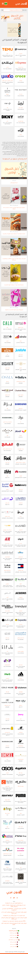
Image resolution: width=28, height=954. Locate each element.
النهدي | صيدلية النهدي (7, 853)
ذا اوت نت (20, 94)
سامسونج (21, 408)
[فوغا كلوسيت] (21, 116)
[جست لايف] (21, 350)
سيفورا (7, 94)
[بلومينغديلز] (7, 876)
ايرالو (21, 341)
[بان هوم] (21, 701)
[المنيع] (7, 485)
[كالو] (7, 323)
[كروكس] (21, 76)
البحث (25, 10)
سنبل (21, 516)
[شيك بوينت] (7, 782)
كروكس (20, 80)
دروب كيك (20, 772)
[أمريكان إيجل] (7, 552)
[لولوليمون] (21, 687)
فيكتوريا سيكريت (21, 651)
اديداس (20, 678)
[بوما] (21, 795)
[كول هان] (7, 687)
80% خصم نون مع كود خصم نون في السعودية (14, 921)
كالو (7, 327)
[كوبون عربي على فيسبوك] (11, 898)
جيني (21, 718)
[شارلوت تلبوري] (21, 390)
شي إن (20, 543)
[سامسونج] (21, 404)
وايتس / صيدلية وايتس (20, 381)
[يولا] (7, 404)
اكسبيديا (20, 624)
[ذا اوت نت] (21, 89)
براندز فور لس (7, 732)
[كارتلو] (21, 579)
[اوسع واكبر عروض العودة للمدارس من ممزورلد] (14, 297)
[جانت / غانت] (21, 822)
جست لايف (21, 354)
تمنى (21, 867)
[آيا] (21, 417)
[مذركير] (7, 863)
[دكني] (7, 116)
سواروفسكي (20, 745)
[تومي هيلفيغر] (21, 566)
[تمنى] (21, 863)
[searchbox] (12, 10)
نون (7, 107)
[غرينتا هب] (7, 836)
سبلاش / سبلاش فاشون (20, 462)
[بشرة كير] (7, 741)
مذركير (7, 867)
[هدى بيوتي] (21, 485)
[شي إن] (21, 539)
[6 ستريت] (21, 525)
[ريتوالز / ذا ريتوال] (21, 876)
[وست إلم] (7, 633)
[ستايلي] (21, 130)
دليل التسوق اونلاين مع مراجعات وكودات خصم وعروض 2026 (14, 906)
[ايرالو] (21, 336)
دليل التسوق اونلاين (14, 182)
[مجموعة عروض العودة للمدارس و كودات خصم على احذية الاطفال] (14, 195)
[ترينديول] (21, 606)
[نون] (7, 103)
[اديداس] (21, 674)
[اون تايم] (7, 620)
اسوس (7, 772)
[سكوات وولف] (7, 795)
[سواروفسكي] (21, 741)
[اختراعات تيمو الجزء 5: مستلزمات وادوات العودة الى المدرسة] (14, 221)
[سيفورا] (7, 89)
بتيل (7, 435)
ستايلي (20, 134)
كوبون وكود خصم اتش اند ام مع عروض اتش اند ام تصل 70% (14, 913)
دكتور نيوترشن (7, 664)
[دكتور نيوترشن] (7, 660)
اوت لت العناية (20, 327)
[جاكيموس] (21, 593)
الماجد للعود (7, 368)
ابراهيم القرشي (20, 759)
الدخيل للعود (7, 395)
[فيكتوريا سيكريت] (21, 647)
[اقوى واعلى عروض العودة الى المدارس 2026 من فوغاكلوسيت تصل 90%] (14, 246)
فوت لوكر (20, 664)
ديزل (7, 759)
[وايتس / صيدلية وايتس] (21, 377)
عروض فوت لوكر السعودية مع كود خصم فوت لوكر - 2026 (14, 924)
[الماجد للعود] (7, 363)
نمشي (7, 67)
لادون (7, 341)
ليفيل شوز (21, 107)
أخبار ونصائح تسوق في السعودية (15, 159)
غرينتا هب (7, 840)
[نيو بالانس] (21, 728)
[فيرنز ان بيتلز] (7, 809)
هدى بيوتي (21, 489)
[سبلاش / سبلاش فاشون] (21, 458)
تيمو (7, 53)
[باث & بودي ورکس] (21, 633)
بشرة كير (7, 745)
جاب (7, 651)
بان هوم (20, 705)
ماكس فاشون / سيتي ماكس (7, 80)
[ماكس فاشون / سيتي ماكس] (7, 76)
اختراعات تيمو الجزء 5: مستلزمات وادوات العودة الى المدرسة (14, 233)
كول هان (7, 691)
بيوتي (21, 813)
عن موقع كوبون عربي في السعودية (14, 903)
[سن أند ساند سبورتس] (7, 525)
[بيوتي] (21, 809)
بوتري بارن (7, 718)
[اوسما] (7, 377)
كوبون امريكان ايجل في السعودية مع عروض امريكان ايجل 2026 (14, 918)
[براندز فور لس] (7, 728)
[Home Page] (14, 892)
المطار (20, 435)
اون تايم (7, 624)
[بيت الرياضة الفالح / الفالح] (7, 444)
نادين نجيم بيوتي (7, 705)
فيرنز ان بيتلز (7, 813)
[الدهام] (21, 363)
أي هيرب (7, 678)
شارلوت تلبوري (20, 395)
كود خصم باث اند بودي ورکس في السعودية (14, 915)
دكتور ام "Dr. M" (21, 786)
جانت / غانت (21, 826)
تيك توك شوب (20, 840)
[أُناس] (7, 593)
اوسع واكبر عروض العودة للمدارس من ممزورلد (14, 309)
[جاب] (7, 647)
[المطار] (21, 431)
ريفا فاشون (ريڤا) (7, 570)
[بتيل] (7, 431)
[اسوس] (7, 768)
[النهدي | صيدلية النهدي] (7, 849)
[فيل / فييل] (7, 458)
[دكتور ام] (21, 782)
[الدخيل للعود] (7, 390)
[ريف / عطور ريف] (21, 444)
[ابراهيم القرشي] (21, 755)
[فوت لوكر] (21, 660)
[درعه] (21, 849)
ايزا (7, 354)
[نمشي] (7, 62)
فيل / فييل (7, 462)
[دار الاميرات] (21, 498)
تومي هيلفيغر (20, 570)
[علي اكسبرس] (21, 62)
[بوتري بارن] (7, 714)
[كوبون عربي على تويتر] (14, 898)
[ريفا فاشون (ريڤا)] (7, 566)
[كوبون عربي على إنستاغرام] (17, 898)
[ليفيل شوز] (21, 103)
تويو (7, 826)
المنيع (7, 489)
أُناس (7, 597)
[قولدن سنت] (7, 606)
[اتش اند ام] (7, 539)
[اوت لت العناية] (21, 323)
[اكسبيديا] (21, 620)
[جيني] (21, 714)
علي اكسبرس (20, 67)
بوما (20, 799)
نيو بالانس (20, 732)
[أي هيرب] (7, 674)
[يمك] (7, 471)
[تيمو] (7, 49)
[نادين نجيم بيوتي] (7, 701)
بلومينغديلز (7, 880)
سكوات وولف (7, 799)
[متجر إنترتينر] (21, 552)
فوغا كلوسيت (20, 121)
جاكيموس (21, 597)
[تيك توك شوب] (21, 836)
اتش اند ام (7, 543)
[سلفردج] (7, 579)
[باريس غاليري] (7, 512)
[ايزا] (7, 350)
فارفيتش (20, 53)
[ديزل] (7, 755)
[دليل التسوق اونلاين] (14, 170)
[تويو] (7, 822)
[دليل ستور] (7, 498)
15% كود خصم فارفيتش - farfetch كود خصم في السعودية (14, 909)
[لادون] (7, 336)
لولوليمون (20, 691)
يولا (7, 408)
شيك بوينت (7, 786)
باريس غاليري (7, 516)
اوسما (7, 381)
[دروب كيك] (21, 768)
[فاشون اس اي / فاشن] (7, 417)
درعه (21, 853)
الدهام (20, 368)
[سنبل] (21, 512)
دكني (7, 121)
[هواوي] (21, 471)
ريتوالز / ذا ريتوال (21, 880)
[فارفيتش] (21, 49)
